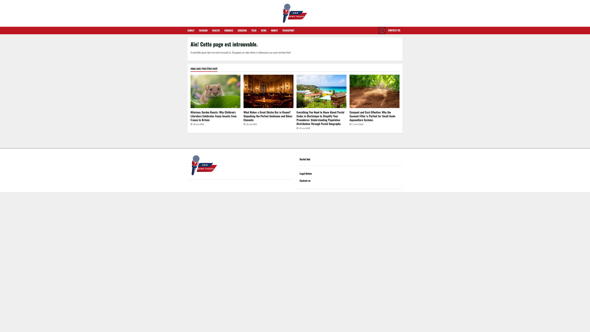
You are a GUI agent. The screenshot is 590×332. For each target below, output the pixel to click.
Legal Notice (306, 173)
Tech (253, 30)
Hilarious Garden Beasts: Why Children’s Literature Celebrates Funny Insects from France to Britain (214, 116)
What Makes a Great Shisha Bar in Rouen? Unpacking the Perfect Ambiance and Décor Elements (268, 116)
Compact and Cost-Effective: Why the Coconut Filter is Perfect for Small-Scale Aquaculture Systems (372, 116)
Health (216, 30)
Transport (288, 30)
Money (274, 30)
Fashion (203, 30)
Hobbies (228, 30)
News (263, 30)
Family (190, 30)
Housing (242, 30)
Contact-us (394, 30)
